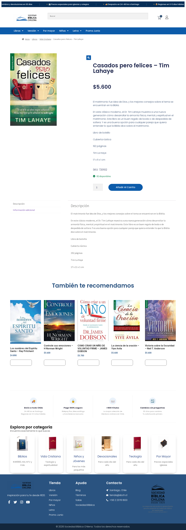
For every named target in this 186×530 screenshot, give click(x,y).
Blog (78, 490)
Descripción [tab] (19, 203)
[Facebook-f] (9, 502)
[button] (88, 57)
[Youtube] (27, 502)
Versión (32, 30)
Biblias (22, 456)
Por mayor (49, 30)
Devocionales (107, 456)
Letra (76, 30)
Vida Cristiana (45, 39)
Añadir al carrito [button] (21, 362)
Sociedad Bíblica (85, 505)
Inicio (27, 39)
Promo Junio (93, 30)
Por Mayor (163, 456)
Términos (81, 495)
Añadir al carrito (125, 187)
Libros (17, 30)
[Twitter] (15, 502)
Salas (79, 500)
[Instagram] (21, 502)
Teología (135, 456)
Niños (62, 30)
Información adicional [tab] (24, 209)
